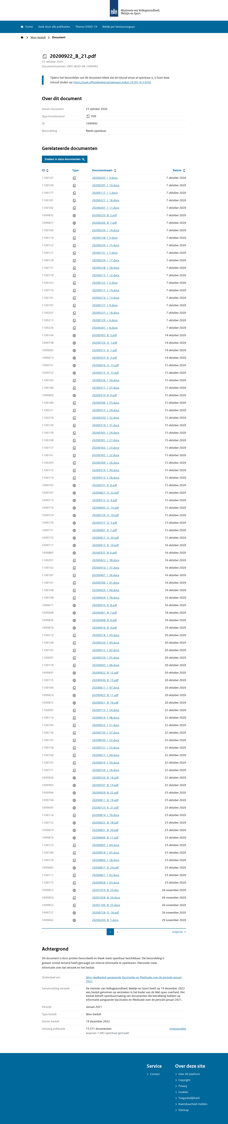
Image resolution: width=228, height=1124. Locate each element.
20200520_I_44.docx (105, 642)
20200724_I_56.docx (105, 770)
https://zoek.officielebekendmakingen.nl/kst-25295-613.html (112, 82)
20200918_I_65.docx (105, 852)
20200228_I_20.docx (105, 268)
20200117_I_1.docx (105, 193)
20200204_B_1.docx (105, 920)
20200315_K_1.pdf (104, 350)
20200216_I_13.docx (105, 298)
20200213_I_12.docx (105, 275)
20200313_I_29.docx (105, 410)
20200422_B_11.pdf (105, 695)
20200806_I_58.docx (105, 860)
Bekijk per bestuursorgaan (118, 26)
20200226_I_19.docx (105, 230)
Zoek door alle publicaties (54, 26)
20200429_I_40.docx (105, 590)
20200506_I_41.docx (105, 582)
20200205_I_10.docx (105, 185)
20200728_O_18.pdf (105, 912)
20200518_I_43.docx (105, 635)
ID (54, 170)
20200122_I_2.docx (105, 283)
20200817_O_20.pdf (105, 538)
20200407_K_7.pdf (104, 530)
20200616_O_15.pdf (105, 365)
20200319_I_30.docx (105, 470)
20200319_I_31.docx (105, 425)
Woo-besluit (38, 37)
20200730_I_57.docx (105, 732)
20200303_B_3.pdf (104, 335)
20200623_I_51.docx (105, 725)
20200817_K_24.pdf (105, 867)
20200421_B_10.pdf (105, 702)
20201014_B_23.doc (105, 890)
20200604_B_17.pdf (105, 837)
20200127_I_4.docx (105, 305)
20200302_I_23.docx (105, 448)
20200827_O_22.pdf (105, 493)
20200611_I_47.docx (105, 687)
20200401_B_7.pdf (104, 612)
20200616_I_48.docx (105, 717)
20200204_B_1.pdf (104, 223)
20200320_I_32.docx (105, 418)
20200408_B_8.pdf (104, 620)
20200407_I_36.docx (105, 575)
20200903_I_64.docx (105, 845)
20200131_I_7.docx (105, 253)
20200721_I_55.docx (105, 747)
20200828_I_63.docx (105, 882)
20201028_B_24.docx (106, 897)
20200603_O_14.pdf (105, 508)
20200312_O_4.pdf (104, 500)
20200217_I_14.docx (105, 290)
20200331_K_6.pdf (104, 485)
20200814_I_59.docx (105, 815)
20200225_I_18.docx (105, 313)
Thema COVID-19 (86, 26)
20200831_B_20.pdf (105, 830)
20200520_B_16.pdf (105, 777)
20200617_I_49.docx (105, 755)
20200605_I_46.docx (105, 665)
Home (29, 26)
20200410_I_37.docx (105, 567)
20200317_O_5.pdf (104, 523)
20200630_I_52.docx (105, 740)
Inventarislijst (178, 1029)
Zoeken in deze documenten (63, 159)
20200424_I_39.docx (105, 597)
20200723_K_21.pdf (105, 807)
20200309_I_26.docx (105, 463)
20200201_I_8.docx (105, 328)
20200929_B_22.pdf (105, 792)
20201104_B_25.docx (106, 905)
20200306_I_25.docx (105, 403)
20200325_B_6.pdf (104, 553)
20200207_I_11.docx (105, 208)
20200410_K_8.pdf (104, 605)
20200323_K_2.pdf (104, 358)
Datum (179, 170)
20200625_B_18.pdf (105, 822)
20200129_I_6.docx (105, 320)
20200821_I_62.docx (105, 875)
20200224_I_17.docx (105, 260)
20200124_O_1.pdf (104, 343)
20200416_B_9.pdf (104, 627)
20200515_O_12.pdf (105, 373)
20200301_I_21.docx (105, 440)
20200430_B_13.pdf (105, 680)
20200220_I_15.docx (105, 245)
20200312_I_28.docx (105, 478)
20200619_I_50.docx (105, 762)
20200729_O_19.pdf (105, 515)
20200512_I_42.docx (105, 650)
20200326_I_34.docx (105, 380)
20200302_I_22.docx (105, 455)
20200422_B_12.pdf (105, 672)
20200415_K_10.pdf (105, 545)
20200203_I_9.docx (105, 178)
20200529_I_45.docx (105, 657)
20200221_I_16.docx (105, 200)
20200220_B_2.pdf (104, 215)
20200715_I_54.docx (105, 710)
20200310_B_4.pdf (104, 395)
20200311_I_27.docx (105, 388)
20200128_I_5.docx (105, 238)
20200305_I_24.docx (105, 433)
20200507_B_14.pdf (105, 785)
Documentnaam (104, 170)
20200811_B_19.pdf (105, 800)
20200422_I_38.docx (105, 560)
